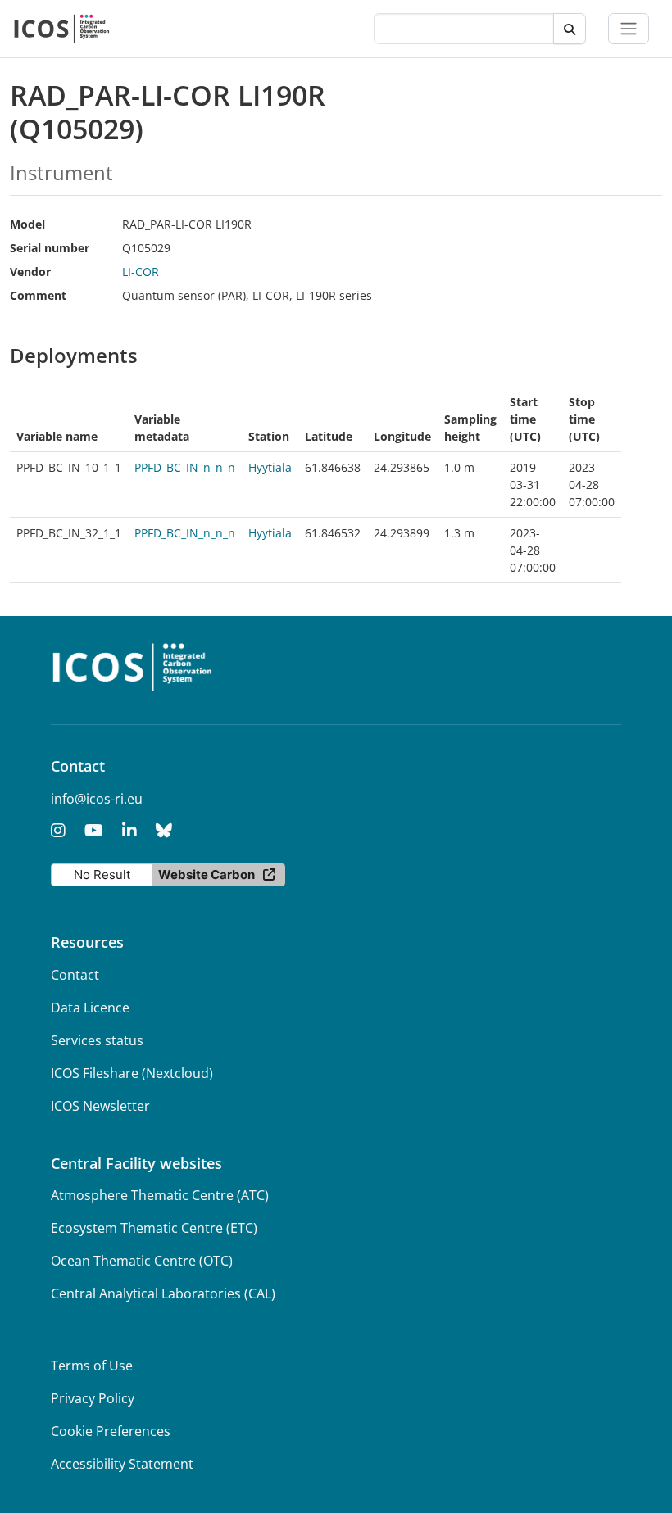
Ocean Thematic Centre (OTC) (142, 1261)
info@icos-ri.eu (97, 799)
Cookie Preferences (110, 1431)
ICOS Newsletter (100, 1106)
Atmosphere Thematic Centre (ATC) (160, 1195)
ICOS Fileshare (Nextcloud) (132, 1073)
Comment (38, 295)
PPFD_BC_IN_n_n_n (184, 467)
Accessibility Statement (122, 1464)
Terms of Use (92, 1366)
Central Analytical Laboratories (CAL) (163, 1293)
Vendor (30, 271)
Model (27, 224)
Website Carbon (206, 874)
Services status (97, 1040)
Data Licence (90, 1008)
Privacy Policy (92, 1398)
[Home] (62, 28)
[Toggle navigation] (628, 28)
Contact (75, 975)
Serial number (49, 248)
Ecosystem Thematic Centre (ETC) (154, 1228)
